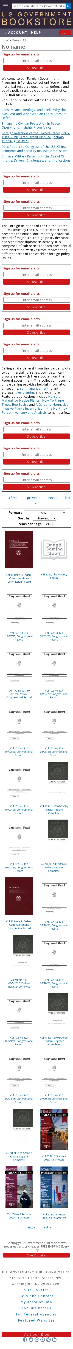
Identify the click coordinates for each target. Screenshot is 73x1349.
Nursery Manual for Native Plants (31, 398)
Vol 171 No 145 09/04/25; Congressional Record (19, 1099)
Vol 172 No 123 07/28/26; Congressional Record (54, 925)
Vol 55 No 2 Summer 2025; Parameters (54, 1157)
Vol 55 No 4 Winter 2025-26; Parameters (54, 1216)
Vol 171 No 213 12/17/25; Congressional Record (19, 636)
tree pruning (25, 392)
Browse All (19, 40)
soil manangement (34, 388)
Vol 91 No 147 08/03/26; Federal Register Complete (54, 810)
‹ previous (32, 498)
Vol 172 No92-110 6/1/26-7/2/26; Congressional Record (19, 694)
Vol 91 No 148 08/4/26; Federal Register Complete (54, 867)
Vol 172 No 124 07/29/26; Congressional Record (19, 1041)
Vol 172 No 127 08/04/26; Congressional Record (54, 694)
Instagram (37, 1339)
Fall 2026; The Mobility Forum (54, 576)
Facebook (25, 1339)
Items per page (30, 524)
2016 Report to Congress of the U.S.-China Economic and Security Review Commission (34, 148)
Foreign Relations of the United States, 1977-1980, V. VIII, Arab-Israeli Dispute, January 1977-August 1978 (36, 137)
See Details (36, 1255)
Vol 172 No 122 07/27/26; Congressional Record (19, 867)
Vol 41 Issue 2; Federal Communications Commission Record (19, 578)
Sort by (24, 518)
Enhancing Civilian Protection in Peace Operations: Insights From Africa (31, 125)
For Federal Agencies (36, 1314)
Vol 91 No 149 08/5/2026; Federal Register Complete (19, 983)
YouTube (42, 1339)
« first (12, 498)
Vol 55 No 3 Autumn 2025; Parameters (19, 1215)
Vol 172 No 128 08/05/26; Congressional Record (54, 752)
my (15, 32)
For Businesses (36, 1308)
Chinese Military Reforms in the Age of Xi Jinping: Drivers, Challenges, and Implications (36, 158)
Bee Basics (20, 404)
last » (47, 1227)
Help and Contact (36, 1296)
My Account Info (36, 1302)
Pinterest (48, 1339)
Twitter (31, 1339)
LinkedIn (54, 1339)
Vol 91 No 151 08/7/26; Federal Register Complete (19, 1156)
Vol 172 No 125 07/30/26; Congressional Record (54, 1099)
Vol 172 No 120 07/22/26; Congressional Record (19, 752)
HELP (36, 32)
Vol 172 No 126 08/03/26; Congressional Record (54, 636)
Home (5, 40)
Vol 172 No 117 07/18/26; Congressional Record (54, 983)
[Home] (36, 24)
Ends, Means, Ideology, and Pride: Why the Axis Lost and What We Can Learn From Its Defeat (34, 114)
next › (52, 498)
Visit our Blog (36, 1334)
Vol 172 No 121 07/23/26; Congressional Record (19, 810)
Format (15, 512)
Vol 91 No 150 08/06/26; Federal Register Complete (54, 1041)
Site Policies (36, 1290)
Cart (65, 32)
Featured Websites (36, 1320)
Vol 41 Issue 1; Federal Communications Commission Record (19, 925)
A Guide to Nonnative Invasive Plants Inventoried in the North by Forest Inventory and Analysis (35, 408)
